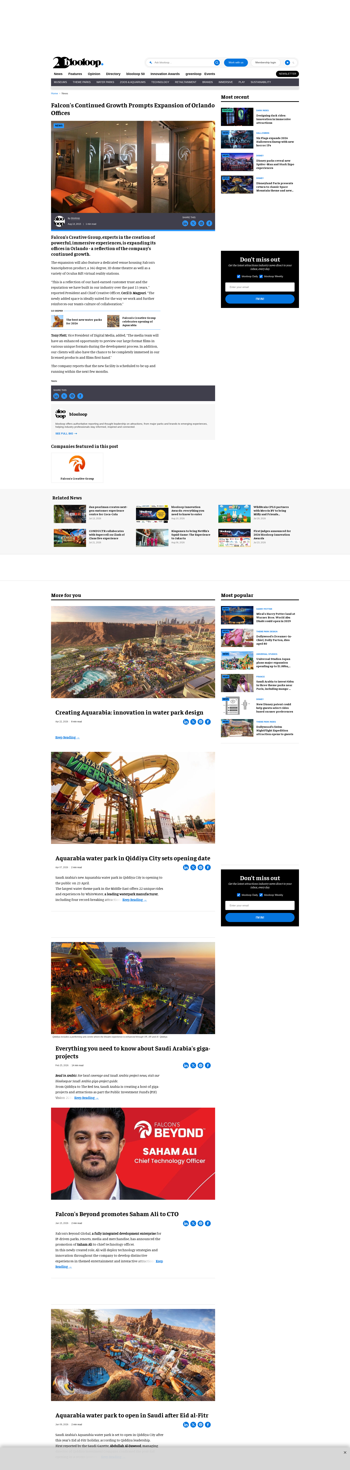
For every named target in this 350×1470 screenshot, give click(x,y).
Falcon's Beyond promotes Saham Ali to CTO (117, 1213)
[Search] (217, 63)
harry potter (264, 609)
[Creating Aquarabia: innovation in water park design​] (133, 651)
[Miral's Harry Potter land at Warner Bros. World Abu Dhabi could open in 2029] (237, 614)
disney (260, 156)
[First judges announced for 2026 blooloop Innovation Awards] (234, 537)
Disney (260, 178)
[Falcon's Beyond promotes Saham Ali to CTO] (133, 1153)
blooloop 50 (135, 74)
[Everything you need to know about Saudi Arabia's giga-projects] (133, 987)
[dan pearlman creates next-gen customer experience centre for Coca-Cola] (70, 513)
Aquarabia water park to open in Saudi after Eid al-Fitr (132, 1415)
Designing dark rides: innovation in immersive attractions (273, 118)
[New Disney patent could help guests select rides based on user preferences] (237, 705)
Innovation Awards (165, 74)
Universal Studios (266, 654)
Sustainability (261, 82)
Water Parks (105, 82)
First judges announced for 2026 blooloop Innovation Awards (272, 534)
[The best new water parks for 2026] (57, 321)
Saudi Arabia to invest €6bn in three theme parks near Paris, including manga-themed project (275, 686)
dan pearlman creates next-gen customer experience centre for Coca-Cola (108, 510)
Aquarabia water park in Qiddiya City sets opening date (132, 858)
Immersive (226, 82)
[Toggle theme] (287, 62)
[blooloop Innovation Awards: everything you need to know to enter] (152, 513)
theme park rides (266, 722)
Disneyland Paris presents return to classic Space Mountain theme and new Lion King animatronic (274, 188)
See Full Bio (64, 433)
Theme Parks (82, 82)
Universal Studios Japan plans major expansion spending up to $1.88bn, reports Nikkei (273, 664)
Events (209, 74)
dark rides (262, 110)
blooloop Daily (250, 276)
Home (54, 93)
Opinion (94, 74)
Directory (113, 74)
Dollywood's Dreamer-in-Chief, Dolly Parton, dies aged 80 (274, 639)
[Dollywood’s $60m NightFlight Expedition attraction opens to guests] (237, 727)
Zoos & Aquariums (132, 82)
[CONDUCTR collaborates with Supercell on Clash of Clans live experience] (70, 537)
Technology (160, 82)
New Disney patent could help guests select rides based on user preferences (274, 707)
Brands (207, 82)
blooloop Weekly (273, 276)
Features (75, 74)
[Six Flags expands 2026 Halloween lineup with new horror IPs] (237, 139)
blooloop (75, 218)
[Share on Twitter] (193, 223)
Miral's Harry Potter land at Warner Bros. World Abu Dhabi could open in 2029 (275, 617)
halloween (262, 133)
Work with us (236, 62)
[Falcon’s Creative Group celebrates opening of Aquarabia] (113, 321)
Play (242, 82)
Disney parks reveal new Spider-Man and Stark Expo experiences (275, 164)
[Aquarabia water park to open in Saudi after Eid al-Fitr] (133, 1354)
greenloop (193, 74)
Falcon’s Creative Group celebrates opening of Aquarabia (139, 321)
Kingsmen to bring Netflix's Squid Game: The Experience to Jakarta (190, 534)
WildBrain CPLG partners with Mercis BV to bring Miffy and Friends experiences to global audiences (271, 514)
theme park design (266, 631)
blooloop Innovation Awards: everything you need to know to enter (187, 510)
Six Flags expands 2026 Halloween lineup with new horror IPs (275, 141)
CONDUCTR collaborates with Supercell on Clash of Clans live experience (107, 534)
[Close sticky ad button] (345, 1452)
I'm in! (260, 298)
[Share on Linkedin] (185, 223)
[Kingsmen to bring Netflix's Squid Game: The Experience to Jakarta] (152, 537)
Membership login (265, 62)
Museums (60, 82)
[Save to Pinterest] (201, 223)
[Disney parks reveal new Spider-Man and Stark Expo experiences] (237, 161)
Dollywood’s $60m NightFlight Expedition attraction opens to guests (274, 730)
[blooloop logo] (78, 62)
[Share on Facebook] (209, 223)
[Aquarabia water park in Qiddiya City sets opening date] (133, 797)
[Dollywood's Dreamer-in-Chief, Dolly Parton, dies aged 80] (237, 637)
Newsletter (287, 73)
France (260, 677)
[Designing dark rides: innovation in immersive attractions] (237, 116)
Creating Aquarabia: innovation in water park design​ (129, 712)
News (58, 74)
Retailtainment (186, 82)
